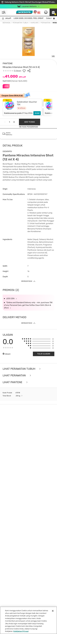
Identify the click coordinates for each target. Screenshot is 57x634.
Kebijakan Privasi (20, 631)
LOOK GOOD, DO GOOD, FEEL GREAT (27, 18)
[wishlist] (24, 71)
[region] (28, 620)
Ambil (37, 113)
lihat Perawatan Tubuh (19, 368)
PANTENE (8, 63)
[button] (53, 12)
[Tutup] (53, 611)
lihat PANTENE (13, 382)
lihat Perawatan (14, 375)
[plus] (14, 122)
